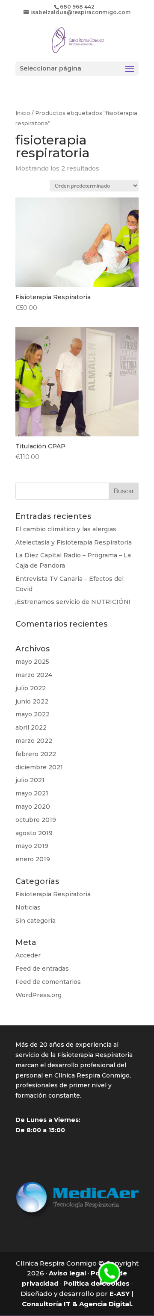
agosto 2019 (34, 833)
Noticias (28, 907)
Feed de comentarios (48, 982)
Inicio (22, 113)
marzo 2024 (33, 675)
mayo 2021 (31, 793)
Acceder (28, 955)
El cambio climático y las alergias (65, 529)
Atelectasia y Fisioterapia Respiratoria (73, 542)
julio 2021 (29, 780)
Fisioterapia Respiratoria (53, 894)
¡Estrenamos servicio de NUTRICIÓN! (72, 602)
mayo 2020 (32, 806)
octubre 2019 (35, 820)
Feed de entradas (42, 968)
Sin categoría (35, 920)
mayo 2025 (32, 661)
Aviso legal (67, 1273)
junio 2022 (31, 701)
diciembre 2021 (39, 767)
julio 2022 (30, 688)
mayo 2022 (32, 714)
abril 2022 (31, 727)
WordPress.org (38, 995)
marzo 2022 (33, 741)
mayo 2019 (31, 846)
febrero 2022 (35, 754)
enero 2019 (32, 859)
